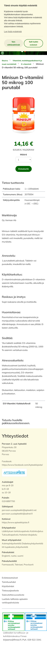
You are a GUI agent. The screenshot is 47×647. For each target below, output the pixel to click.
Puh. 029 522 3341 (31, 639)
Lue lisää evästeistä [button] (13, 31)
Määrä (23, 154)
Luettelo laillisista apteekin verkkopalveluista (15, 601)
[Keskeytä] (2, 53)
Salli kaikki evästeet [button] (33, 43)
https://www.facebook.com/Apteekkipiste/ (22, 464)
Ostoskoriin (23, 169)
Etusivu (5, 60)
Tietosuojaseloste (10, 590)
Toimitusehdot (9, 582)
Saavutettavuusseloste (13, 594)
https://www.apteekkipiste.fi (15, 522)
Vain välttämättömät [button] (13, 43)
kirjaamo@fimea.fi (12, 639)
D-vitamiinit (26, 64)
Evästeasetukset (10, 577)
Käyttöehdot (8, 586)
